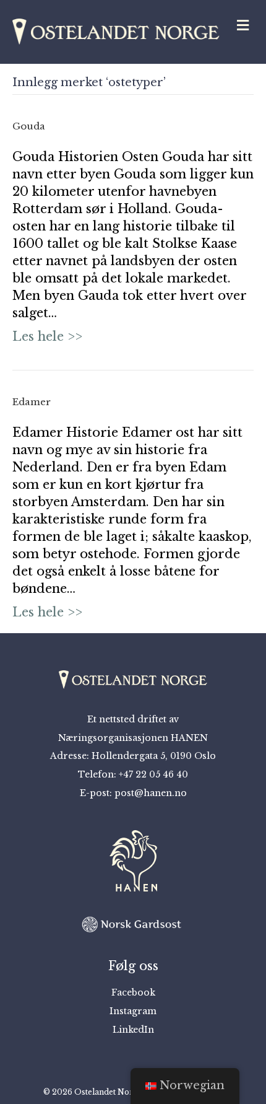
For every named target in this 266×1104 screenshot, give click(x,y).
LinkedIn (133, 1029)
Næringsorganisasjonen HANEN (133, 737)
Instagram (133, 1011)
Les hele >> (47, 336)
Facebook (133, 992)
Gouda (28, 126)
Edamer (31, 402)
